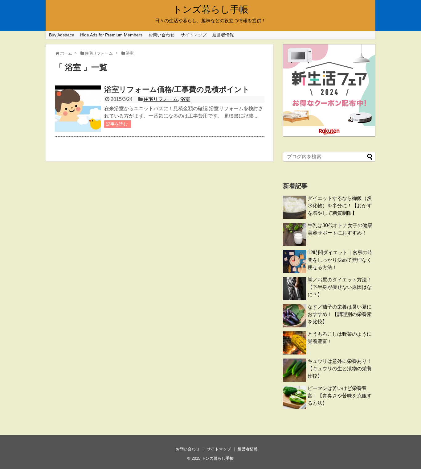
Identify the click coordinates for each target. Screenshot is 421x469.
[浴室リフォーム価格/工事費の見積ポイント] (78, 108)
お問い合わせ (161, 34)
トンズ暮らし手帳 (210, 9)
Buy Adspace (61, 34)
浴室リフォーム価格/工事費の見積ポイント (177, 89)
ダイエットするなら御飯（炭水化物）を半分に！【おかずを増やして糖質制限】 (340, 206)
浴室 (185, 99)
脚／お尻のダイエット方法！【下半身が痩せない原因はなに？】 (340, 287)
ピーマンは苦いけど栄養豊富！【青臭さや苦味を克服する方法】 (340, 396)
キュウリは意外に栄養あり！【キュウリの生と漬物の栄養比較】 (340, 369)
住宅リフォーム (160, 99)
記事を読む (117, 124)
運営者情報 (223, 34)
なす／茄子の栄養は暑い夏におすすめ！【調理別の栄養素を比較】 (340, 314)
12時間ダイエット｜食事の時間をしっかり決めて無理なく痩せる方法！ (340, 260)
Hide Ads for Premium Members (111, 34)
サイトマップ (193, 34)
